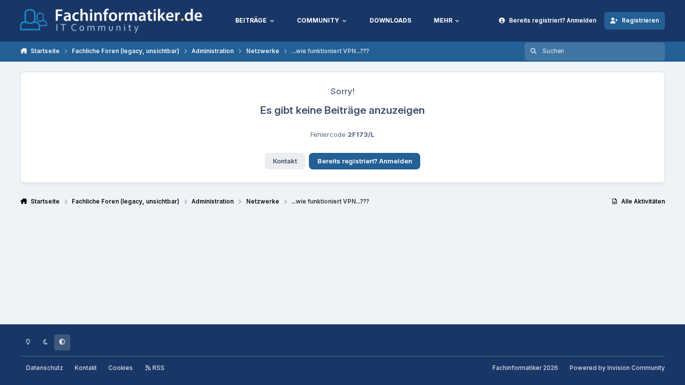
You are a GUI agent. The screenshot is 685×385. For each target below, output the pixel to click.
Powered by (617, 367)
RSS (157, 367)
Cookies (120, 367)
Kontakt (285, 161)
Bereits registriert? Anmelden (364, 161)
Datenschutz (44, 367)
